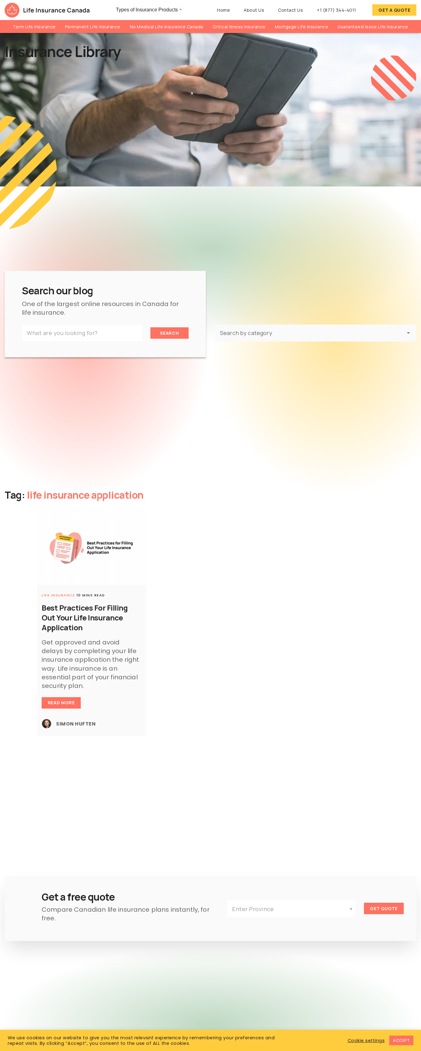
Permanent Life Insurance (93, 27)
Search (169, 333)
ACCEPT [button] (401, 1040)
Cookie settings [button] (366, 1040)
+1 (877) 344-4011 (336, 10)
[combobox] (291, 908)
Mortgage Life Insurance (302, 27)
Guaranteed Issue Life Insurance (372, 27)
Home (223, 10)
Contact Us (290, 10)
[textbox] (291, 909)
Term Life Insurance (34, 27)
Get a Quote (394, 10)
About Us (254, 10)
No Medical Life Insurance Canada (166, 27)
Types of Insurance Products (147, 9)
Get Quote (384, 908)
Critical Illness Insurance (239, 27)
